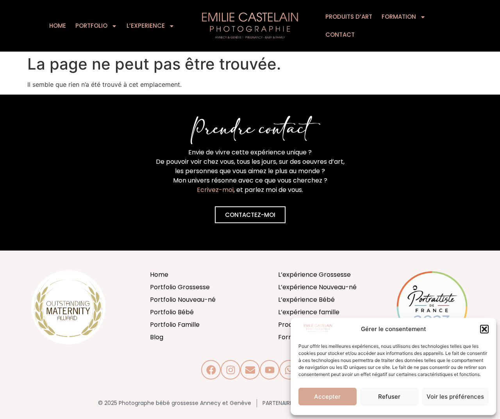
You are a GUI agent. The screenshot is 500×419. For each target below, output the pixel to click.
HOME (57, 25)
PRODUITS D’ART (348, 17)
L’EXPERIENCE (146, 25)
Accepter (327, 396)
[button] (484, 329)
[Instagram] (230, 370)
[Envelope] (250, 370)
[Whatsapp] (289, 370)
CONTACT (340, 34)
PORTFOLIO (91, 25)
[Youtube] (269, 370)
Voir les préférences (455, 396)
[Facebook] (211, 370)
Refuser (389, 396)
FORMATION (399, 17)
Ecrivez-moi (215, 189)
